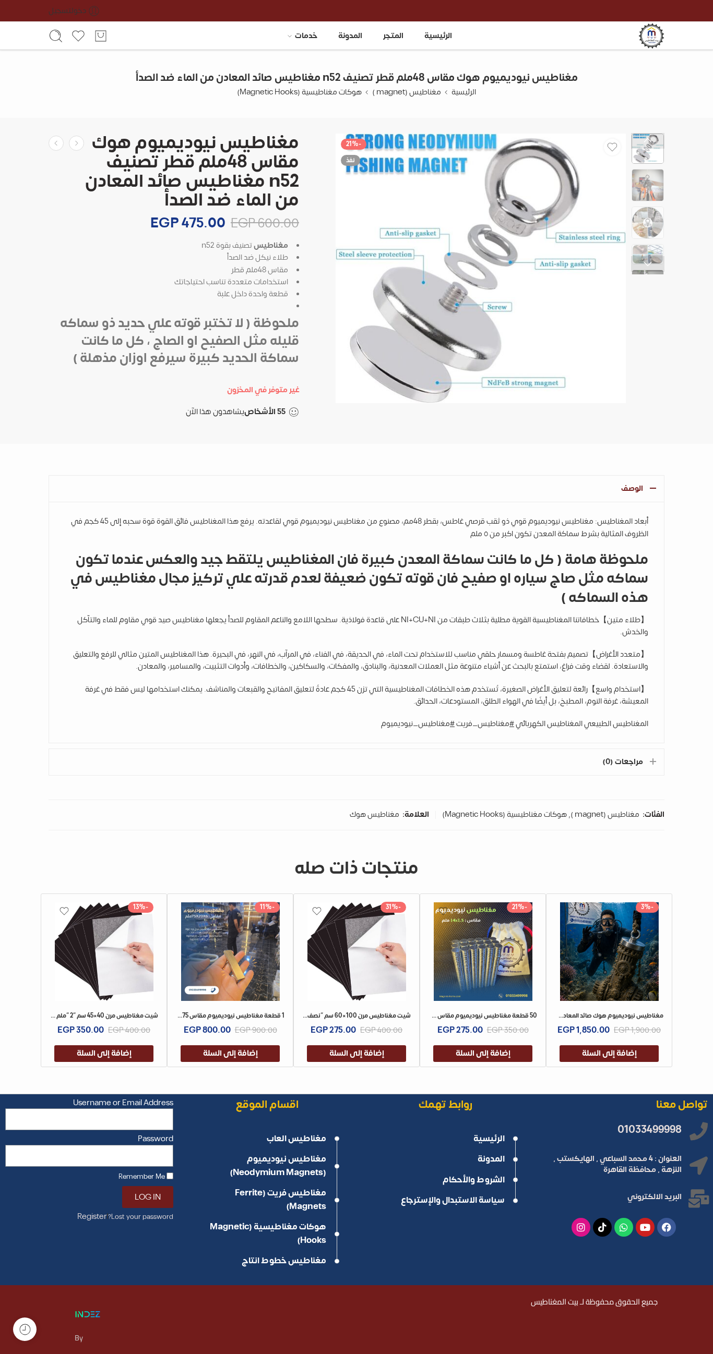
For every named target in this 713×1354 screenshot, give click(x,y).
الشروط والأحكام (474, 1180)
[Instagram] (581, 1227)
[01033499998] (699, 1131)
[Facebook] (666, 1227)
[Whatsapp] (623, 1227)
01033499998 (649, 1129)
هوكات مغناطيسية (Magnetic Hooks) (299, 92)
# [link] (511, 724)
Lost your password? (140, 1217)
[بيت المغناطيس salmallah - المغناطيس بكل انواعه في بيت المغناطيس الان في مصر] (651, 36)
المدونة (350, 36)
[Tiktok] (602, 1227)
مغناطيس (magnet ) (406, 92)
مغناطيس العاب (296, 1138)
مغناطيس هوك (374, 814)
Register (92, 1217)
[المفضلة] (612, 147)
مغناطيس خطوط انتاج (284, 1260)
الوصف (632, 488)
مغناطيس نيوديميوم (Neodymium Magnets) (278, 1165)
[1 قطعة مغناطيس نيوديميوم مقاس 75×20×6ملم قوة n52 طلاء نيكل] (230, 951)
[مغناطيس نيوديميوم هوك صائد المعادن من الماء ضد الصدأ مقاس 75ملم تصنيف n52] (609, 951)
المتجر (393, 36)
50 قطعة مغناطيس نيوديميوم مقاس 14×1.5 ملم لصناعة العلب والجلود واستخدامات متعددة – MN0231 (482, 1015)
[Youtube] (645, 1227)
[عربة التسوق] (100, 36)
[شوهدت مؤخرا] (25, 1329)
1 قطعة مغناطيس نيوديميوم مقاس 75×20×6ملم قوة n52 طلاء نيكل (229, 1015)
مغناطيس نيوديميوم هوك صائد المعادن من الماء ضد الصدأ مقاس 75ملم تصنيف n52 (608, 1015)
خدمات (306, 36)
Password (155, 1139)
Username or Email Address (123, 1103)
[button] (609, 1053)
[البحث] (56, 36)
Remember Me (142, 1176)
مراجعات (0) (622, 762)
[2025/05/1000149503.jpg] (481, 268)
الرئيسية (438, 36)
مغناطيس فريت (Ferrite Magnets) (280, 1199)
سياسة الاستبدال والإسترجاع (452, 1200)
